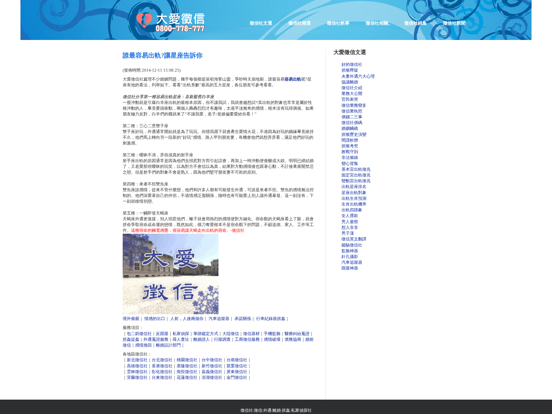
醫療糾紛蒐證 (297, 333)
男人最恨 (349, 221)
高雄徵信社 (137, 365)
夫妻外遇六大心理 (358, 76)
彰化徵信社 (162, 371)
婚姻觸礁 (349, 128)
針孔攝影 (349, 256)
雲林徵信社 (137, 371)
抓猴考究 (349, 146)
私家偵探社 (301, 410)
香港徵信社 (162, 365)
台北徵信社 (162, 359)
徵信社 (247, 410)
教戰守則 (349, 151)
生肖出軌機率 (353, 204)
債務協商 (293, 339)
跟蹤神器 (349, 268)
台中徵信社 (212, 359)
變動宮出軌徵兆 (356, 180)
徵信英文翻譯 (353, 239)
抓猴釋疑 (349, 70)
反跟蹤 (162, 333)
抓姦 (286, 410)
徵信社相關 (377, 23)
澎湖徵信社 (212, 377)
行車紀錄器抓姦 (270, 318)
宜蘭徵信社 (137, 377)
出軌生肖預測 (353, 198)
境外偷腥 (131, 318)
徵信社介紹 (351, 87)
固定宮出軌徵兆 (356, 175)
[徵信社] (177, 33)
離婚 (276, 410)
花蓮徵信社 (187, 377)
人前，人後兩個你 (186, 318)
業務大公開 (351, 93)
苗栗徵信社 (236, 365)
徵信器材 (251, 333)
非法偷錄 (349, 157)
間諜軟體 (349, 140)
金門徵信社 (236, 377)
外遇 (267, 410)
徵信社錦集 (415, 23)
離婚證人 (201, 339)
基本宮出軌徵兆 (356, 169)
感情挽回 (143, 345)
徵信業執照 (351, 111)
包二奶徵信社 (139, 333)
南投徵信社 (187, 371)
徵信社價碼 (351, 122)
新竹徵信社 (212, 365)
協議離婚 (349, 82)
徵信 (258, 410)
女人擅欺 (349, 215)
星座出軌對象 (353, 192)
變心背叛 (349, 163)
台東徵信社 (162, 377)
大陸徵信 (230, 333)
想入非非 (349, 227)
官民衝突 (349, 99)
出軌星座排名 (353, 186)
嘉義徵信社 (212, 371)
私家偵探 (180, 333)
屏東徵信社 (236, 371)
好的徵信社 (351, 64)
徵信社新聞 (454, 23)
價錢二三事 (351, 116)
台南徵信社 (236, 359)
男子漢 (347, 233)
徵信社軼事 (338, 23)
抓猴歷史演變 (353, 134)
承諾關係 (242, 318)
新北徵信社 (137, 359)
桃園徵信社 (187, 359)
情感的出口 (154, 318)
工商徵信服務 (247, 339)
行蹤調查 (222, 339)
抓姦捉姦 (131, 339)
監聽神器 (349, 250)
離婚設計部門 (168, 345)
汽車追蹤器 (219, 318)
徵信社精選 (299, 23)
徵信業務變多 (353, 105)
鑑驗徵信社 (351, 245)
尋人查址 (180, 339)
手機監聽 (272, 333)
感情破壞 (272, 339)
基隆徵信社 (187, 365)
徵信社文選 (261, 23)
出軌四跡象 (351, 209)
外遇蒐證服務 (155, 339)
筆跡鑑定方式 (205, 333)
